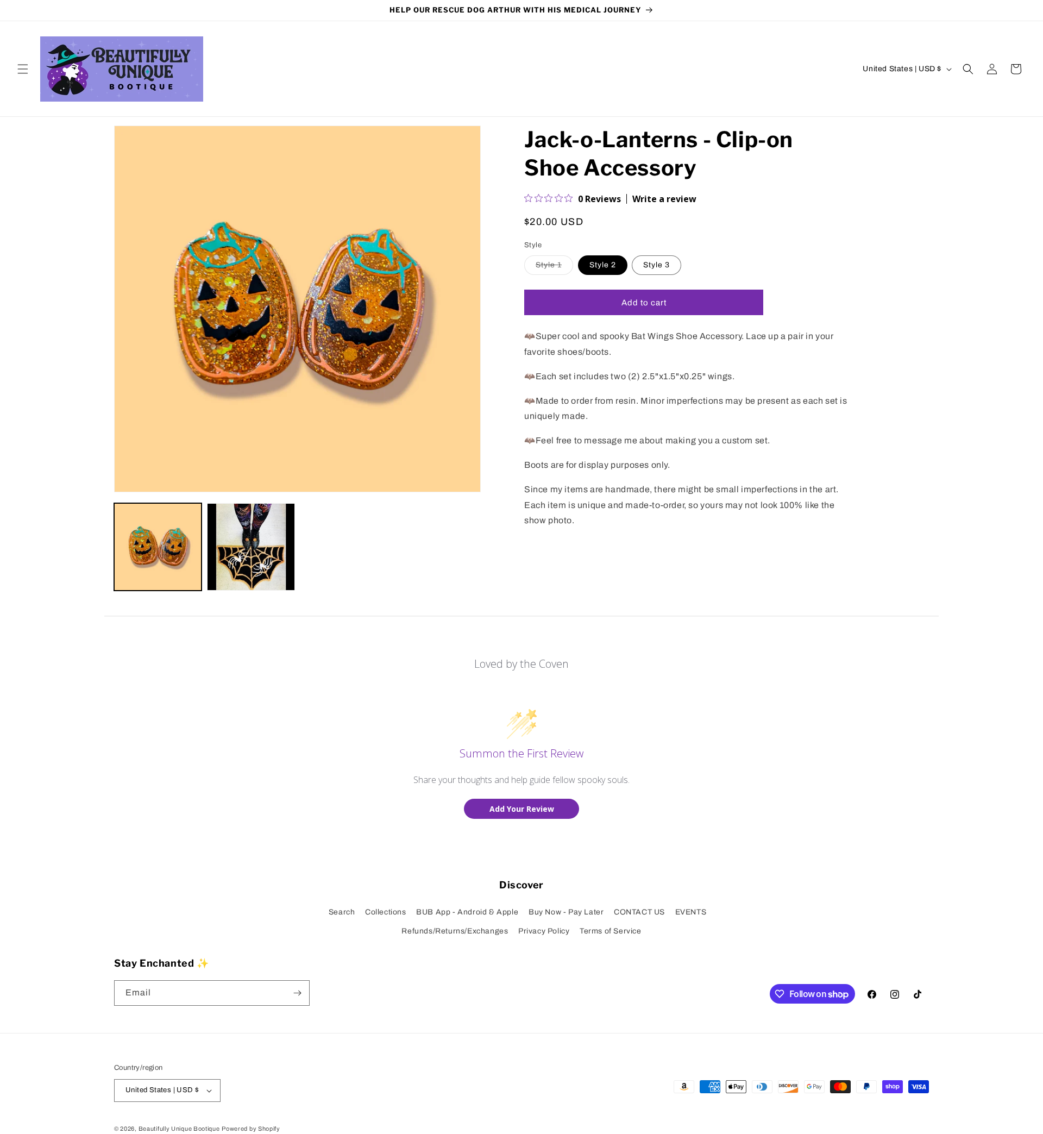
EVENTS (691, 912)
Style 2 (602, 265)
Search (342, 912)
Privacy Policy (543, 931)
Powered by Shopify (251, 1128)
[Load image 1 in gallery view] (158, 547)
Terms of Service (611, 931)
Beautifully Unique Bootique (179, 1128)
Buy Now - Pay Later (566, 912)
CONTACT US (639, 912)
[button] (23, 69)
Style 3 (656, 265)
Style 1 (554, 268)
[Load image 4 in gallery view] (250, 547)
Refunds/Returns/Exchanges (454, 931)
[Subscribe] (297, 993)
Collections (385, 912)
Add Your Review (521, 809)
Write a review (664, 199)
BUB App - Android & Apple (467, 912)
